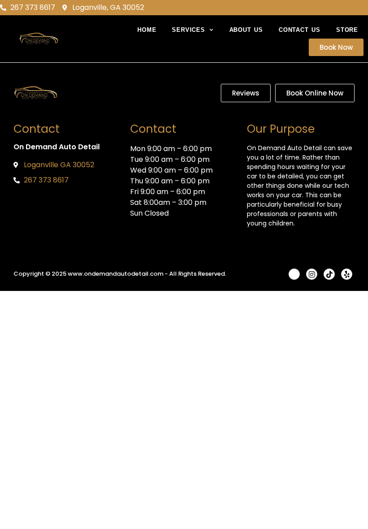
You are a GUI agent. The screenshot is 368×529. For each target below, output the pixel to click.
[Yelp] (346, 274)
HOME (146, 29)
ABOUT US (246, 29)
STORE (347, 29)
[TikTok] (329, 274)
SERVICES (188, 29)
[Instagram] (311, 274)
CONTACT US (299, 29)
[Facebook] (294, 274)
